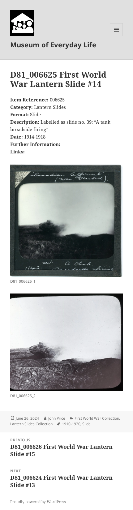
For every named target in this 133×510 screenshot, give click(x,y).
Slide (86, 423)
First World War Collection (97, 418)
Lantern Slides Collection (31, 423)
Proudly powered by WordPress (38, 501)
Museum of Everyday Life (53, 44)
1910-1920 (71, 423)
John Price (56, 418)
